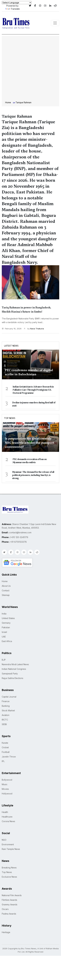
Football (5, 752)
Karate (5, 743)
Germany (6, 623)
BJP (4, 659)
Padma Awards (9, 913)
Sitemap (6, 595)
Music (4, 784)
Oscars (5, 909)
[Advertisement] (30, 68)
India (4, 613)
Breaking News (9, 867)
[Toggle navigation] (55, 23)
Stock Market (8, 710)
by (35, 328)
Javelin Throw (9, 756)
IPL (3, 761)
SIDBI (4, 724)
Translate (15, 9)
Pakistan (6, 627)
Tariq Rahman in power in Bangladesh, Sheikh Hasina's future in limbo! (26, 309)
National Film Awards (12, 895)
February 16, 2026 (13, 328)
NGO (4, 840)
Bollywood (7, 779)
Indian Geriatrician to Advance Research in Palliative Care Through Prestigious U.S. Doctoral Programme (33, 389)
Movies (5, 789)
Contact (5, 590)
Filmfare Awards (9, 900)
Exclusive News (9, 877)
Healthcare (7, 816)
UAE (4, 636)
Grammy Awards (9, 904)
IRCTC (5, 719)
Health (5, 812)
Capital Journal (9, 696)
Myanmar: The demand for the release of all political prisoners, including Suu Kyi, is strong (33, 475)
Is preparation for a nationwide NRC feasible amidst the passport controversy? (29, 442)
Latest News (11, 345)
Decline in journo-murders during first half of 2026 (33, 404)
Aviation (5, 715)
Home (8, 102)
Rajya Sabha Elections (12, 678)
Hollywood (7, 793)
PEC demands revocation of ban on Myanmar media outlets (29, 461)
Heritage (6, 932)
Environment (8, 844)
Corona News (8, 821)
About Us (6, 586)
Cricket (5, 747)
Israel (4, 632)
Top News (9, 418)
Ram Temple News (11, 849)
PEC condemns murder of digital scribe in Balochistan (29, 372)
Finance (5, 701)
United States (8, 618)
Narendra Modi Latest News (15, 664)
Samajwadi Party (10, 673)
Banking (6, 706)
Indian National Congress (14, 669)
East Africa (7, 641)
